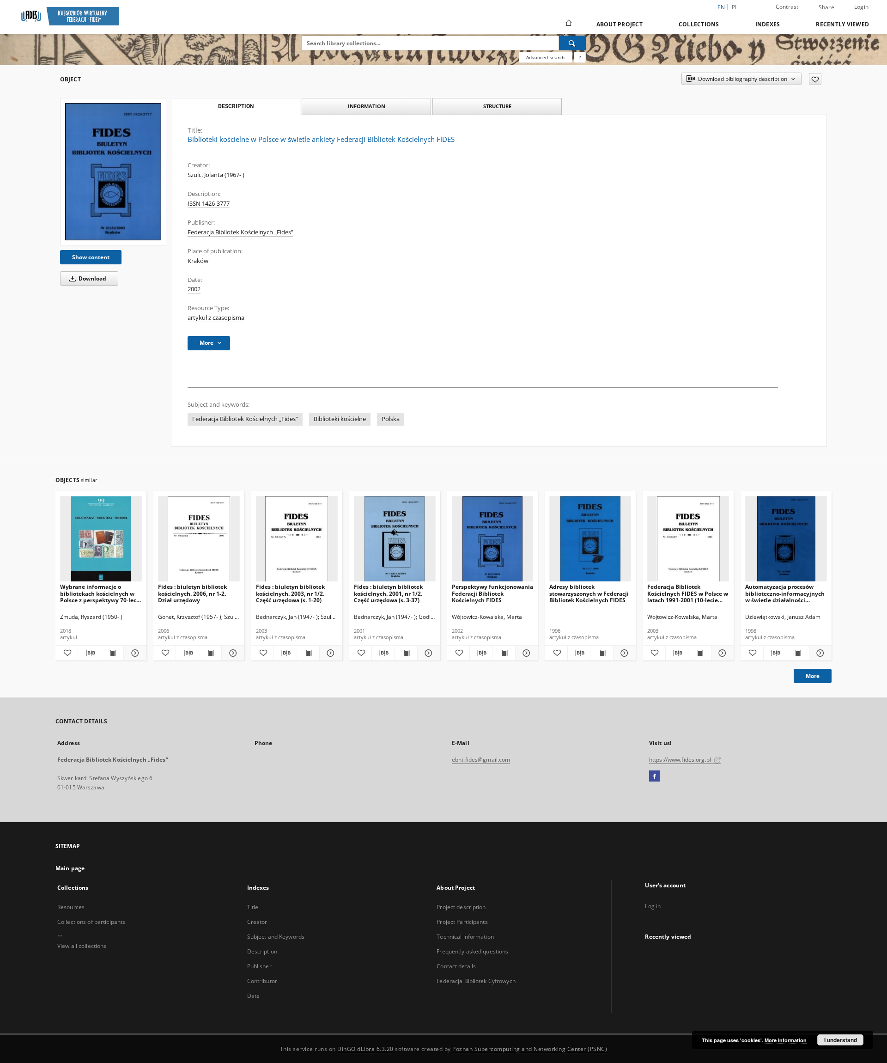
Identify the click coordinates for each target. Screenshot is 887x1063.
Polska (391, 419)
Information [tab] (366, 106)
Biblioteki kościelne (340, 419)
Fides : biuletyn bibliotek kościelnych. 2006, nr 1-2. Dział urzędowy (192, 593)
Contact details (456, 966)
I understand (840, 1040)
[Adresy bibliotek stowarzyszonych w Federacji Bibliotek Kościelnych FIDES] (590, 539)
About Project (619, 24)
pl (735, 7)
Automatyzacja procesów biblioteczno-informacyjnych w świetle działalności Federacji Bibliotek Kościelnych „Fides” (785, 593)
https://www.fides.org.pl (680, 760)
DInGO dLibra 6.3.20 (365, 1049)
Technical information (465, 937)
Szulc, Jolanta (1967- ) (216, 175)
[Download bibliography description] (89, 653)
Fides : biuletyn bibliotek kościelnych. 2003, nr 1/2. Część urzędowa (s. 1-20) (290, 593)
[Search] (572, 43)
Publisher (259, 966)
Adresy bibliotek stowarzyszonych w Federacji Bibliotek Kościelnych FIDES (589, 593)
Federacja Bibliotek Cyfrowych (476, 981)
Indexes (767, 24)
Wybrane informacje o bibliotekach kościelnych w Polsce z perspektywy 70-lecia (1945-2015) (100, 593)
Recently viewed (842, 24)
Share (826, 7)
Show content (90, 257)
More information (786, 1040)
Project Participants (462, 922)
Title (253, 907)
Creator (257, 922)
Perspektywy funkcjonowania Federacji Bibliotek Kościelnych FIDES (492, 593)
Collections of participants (91, 922)
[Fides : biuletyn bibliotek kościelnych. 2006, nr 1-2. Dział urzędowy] (198, 539)
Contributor (262, 981)
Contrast (787, 7)
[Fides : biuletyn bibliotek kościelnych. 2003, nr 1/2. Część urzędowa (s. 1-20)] (296, 539)
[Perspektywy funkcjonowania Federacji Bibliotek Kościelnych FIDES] (492, 539)
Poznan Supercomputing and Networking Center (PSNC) (529, 1049)
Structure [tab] (497, 106)
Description (262, 951)
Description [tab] (236, 106)
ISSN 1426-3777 (209, 204)
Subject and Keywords (275, 937)
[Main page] (568, 24)
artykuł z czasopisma (216, 318)
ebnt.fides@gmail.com (481, 760)
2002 (194, 289)
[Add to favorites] (815, 79)
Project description (461, 907)
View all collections (81, 946)
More (813, 676)
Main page (70, 868)
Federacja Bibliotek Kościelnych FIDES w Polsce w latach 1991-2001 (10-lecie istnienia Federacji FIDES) (687, 593)
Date (253, 996)
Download (91, 278)
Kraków (198, 261)
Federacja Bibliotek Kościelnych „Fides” (240, 232)
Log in (653, 906)
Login (861, 7)
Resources (71, 907)
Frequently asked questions (472, 951)
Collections (699, 24)
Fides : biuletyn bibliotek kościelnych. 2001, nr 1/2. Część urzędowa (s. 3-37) (388, 593)
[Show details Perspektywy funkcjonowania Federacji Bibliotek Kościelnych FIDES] (525, 653)
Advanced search (545, 57)
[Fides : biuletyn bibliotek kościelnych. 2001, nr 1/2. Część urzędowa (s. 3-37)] (394, 539)
